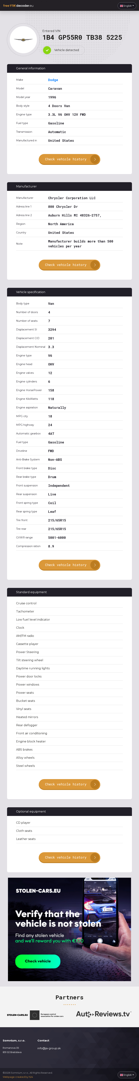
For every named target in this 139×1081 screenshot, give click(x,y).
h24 (31, 1076)
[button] (127, 5)
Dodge (53, 80)
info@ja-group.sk (49, 1048)
